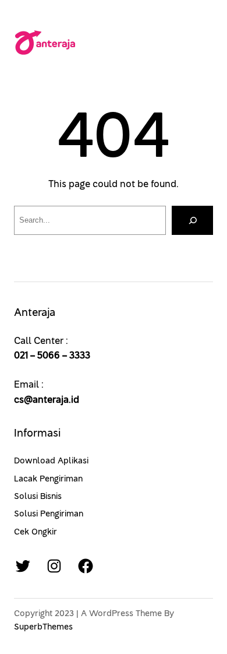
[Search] (192, 220)
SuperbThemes (43, 627)
